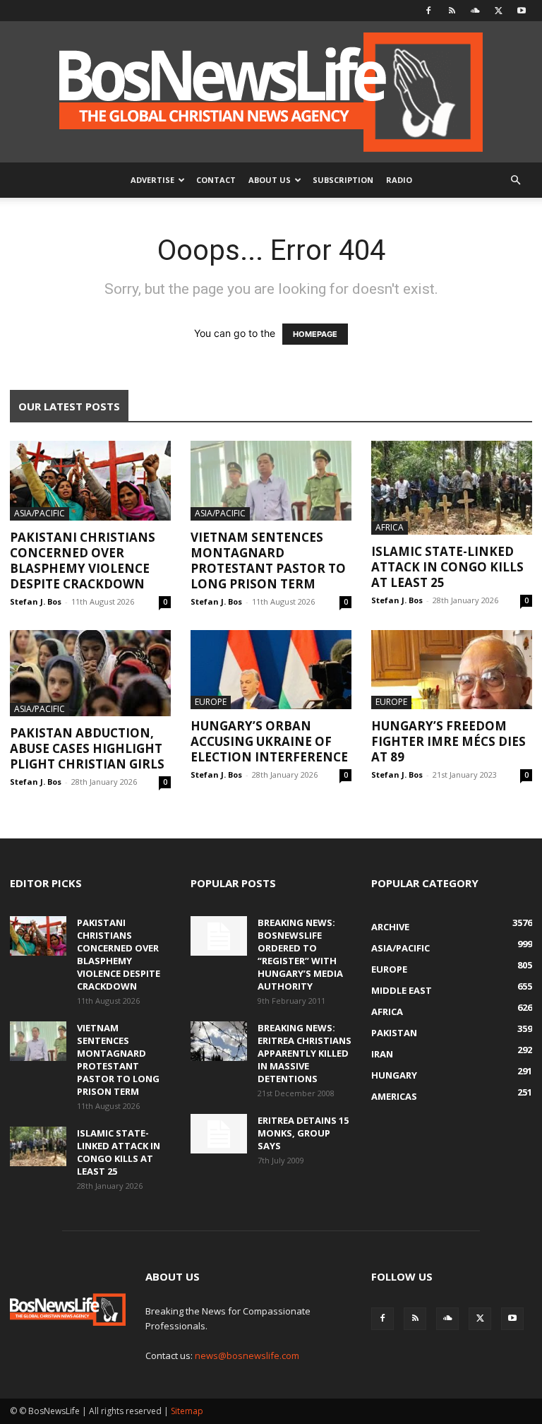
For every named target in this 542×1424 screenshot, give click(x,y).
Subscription (343, 179)
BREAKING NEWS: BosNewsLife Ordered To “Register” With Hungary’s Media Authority (300, 954)
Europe (211, 702)
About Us (269, 179)
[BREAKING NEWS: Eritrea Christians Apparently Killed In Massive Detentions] (219, 1041)
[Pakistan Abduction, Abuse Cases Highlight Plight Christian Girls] (90, 673)
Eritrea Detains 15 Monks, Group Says (303, 1133)
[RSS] (451, 10)
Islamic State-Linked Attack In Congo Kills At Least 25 (447, 567)
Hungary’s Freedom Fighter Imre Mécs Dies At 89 (448, 741)
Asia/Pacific (39, 513)
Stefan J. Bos (35, 601)
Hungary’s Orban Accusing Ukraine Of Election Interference (269, 741)
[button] (515, 180)
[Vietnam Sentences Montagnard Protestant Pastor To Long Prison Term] (271, 481)
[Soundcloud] (475, 10)
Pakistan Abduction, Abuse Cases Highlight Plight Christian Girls (87, 748)
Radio (399, 179)
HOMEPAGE (315, 334)
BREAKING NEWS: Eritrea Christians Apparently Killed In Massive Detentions (304, 1053)
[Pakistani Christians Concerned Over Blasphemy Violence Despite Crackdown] (90, 481)
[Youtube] (521, 10)
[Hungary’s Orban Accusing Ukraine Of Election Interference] (271, 670)
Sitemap (187, 1411)
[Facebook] (428, 10)
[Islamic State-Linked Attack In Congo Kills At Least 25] (451, 488)
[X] (498, 10)
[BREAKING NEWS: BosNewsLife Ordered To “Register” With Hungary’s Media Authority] (219, 936)
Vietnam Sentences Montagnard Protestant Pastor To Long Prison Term (268, 560)
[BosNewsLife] (271, 91)
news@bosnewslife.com (247, 1355)
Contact (216, 179)
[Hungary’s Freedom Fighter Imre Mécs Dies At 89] (451, 670)
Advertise (152, 179)
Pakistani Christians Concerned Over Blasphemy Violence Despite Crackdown (82, 560)
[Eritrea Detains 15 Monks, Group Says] (219, 1133)
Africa (389, 527)
